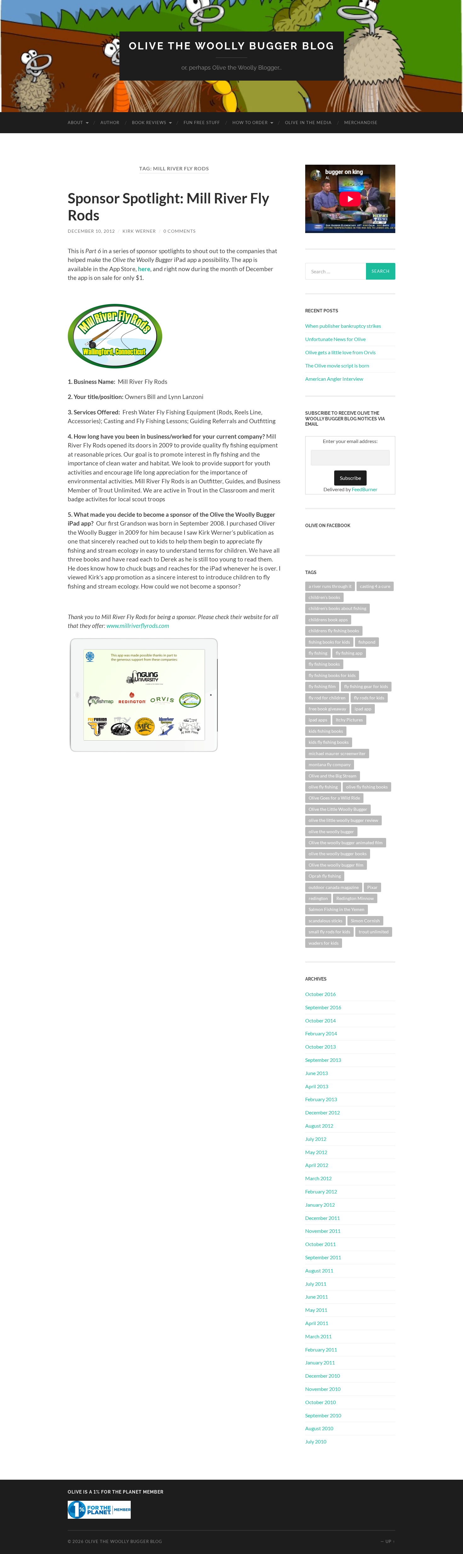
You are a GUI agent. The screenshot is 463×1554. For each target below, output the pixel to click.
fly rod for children (327, 697)
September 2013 (323, 1060)
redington (318, 898)
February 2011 (321, 1349)
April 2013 (316, 1086)
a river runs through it (330, 586)
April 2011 (316, 1323)
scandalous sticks (325, 920)
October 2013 (320, 1047)
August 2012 (319, 1126)
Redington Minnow (355, 898)
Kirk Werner (139, 231)
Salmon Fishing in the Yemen (336, 909)
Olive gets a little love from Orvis (340, 352)
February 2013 (321, 1099)
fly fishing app (349, 653)
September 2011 (323, 1257)
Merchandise (361, 122)
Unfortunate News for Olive (335, 339)
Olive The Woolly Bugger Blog (231, 46)
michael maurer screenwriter (337, 753)
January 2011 (320, 1362)
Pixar (372, 887)
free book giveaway (327, 708)
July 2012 (315, 1139)
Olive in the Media (308, 122)
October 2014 (320, 1020)
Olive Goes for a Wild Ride (334, 797)
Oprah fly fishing (325, 876)
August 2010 (319, 1428)
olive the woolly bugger (331, 831)
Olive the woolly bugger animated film (346, 842)
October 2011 (320, 1244)
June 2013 (316, 1073)
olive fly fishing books (367, 786)
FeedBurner (364, 489)
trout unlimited (374, 931)
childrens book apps (328, 619)
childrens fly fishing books (334, 630)
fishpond (366, 642)
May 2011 (316, 1310)
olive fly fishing (323, 786)
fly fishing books (324, 664)
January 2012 (320, 1205)
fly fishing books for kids (332, 675)
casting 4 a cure (375, 586)
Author (109, 122)
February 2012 (321, 1191)
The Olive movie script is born (337, 365)
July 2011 (315, 1284)
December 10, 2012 (91, 231)
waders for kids (324, 943)
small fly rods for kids (329, 931)
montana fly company (330, 764)
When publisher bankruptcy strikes (343, 326)
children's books (324, 597)
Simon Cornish (365, 920)
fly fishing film (322, 686)
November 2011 (322, 1231)
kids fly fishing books (329, 742)
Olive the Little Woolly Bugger (338, 809)
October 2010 (320, 1402)
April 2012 (316, 1165)
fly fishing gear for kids (366, 686)
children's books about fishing (337, 608)
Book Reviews (149, 122)
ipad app (363, 708)
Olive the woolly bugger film (336, 865)
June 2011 (316, 1297)
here (144, 268)
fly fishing (318, 653)
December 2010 (322, 1376)
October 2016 (320, 994)
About (75, 122)
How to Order (250, 122)
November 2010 (322, 1389)
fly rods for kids (369, 697)
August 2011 (319, 1270)
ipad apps (318, 719)
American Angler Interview (334, 379)
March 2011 (318, 1336)
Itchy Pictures (349, 719)
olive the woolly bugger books (338, 853)
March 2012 (318, 1178)
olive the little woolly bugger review (343, 820)
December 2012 (322, 1112)
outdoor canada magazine (334, 887)
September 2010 (323, 1415)
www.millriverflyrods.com (137, 625)
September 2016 (323, 1007)
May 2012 (316, 1152)
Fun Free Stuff (202, 122)
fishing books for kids (329, 642)
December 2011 (322, 1218)
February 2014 (321, 1033)
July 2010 (315, 1441)
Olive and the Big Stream (333, 775)
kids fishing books (326, 731)
